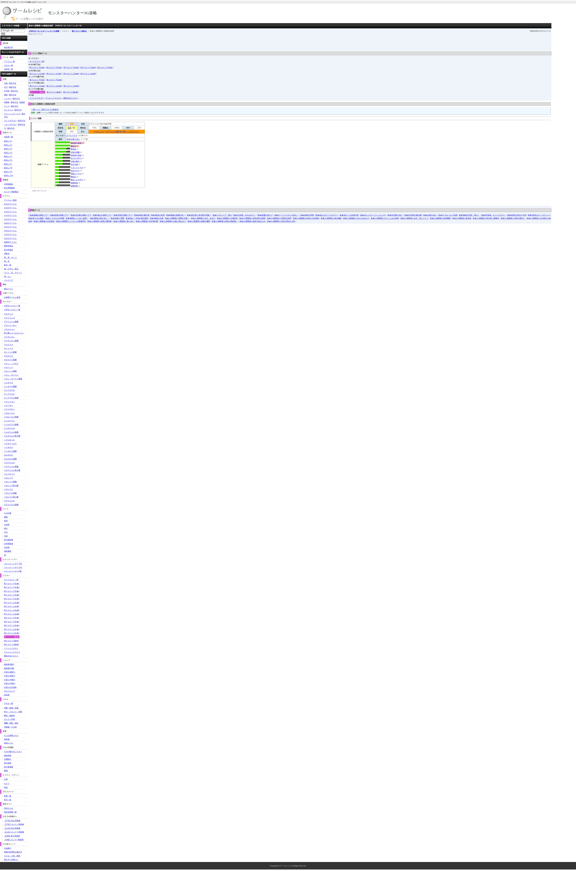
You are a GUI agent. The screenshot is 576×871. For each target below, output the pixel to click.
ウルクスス (8, 345)
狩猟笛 (6, 102)
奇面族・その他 (10, 727)
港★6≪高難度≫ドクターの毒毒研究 (71, 221)
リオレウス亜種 (10, 493)
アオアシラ (8, 314)
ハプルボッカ (9, 440)
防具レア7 (8, 164)
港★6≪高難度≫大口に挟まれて (356, 218)
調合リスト (8, 289)
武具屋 (6, 695)
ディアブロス (9, 394)
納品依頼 (7, 755)
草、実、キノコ (10, 257)
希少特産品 (8, 250)
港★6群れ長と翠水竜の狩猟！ (199, 215)
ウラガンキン (9, 337)
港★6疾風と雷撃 (117, 218)
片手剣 (6, 91)
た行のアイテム (10, 215)
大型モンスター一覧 (12, 306)
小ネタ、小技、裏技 (12, 856)
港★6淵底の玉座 (156, 218)
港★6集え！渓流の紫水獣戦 (137, 218)
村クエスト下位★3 (71, 67)
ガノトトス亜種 (10, 352)
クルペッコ (8, 367)
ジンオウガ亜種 (10, 386)
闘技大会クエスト (70, 98)
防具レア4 (8, 153)
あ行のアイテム (10, 204)
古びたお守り (76, 158)
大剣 (6, 83)
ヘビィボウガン (10, 124)
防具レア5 (8, 156)
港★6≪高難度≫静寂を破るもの (252, 221)
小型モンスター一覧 (12, 310)
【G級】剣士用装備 (12, 836)
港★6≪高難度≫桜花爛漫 (440, 218)
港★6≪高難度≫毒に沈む (123, 221)
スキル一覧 (8, 65)
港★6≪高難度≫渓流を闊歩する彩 (281, 221)
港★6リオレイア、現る (222, 215)
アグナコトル (9, 318)
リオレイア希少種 (11, 486)
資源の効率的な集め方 (13, 852)
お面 (6, 779)
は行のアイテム (10, 223)
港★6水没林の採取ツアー (81, 215)
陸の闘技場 (8, 540)
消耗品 (6, 253)
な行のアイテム (10, 219)
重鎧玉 (73, 146)
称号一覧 (7, 800)
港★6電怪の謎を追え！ (99, 218)
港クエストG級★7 (54, 92)
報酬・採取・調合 (11, 723)
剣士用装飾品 (9, 188)
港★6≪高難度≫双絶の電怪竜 (99, 221)
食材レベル (8, 743)
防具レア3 (8, 149)
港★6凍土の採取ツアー (102, 215)
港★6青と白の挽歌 (36, 218)
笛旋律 (22, 102)
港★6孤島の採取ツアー (39, 215)
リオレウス (8, 489)
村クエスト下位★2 (54, 67)
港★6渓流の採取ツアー (123, 215)
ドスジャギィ (9, 402)
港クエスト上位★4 (54, 86)
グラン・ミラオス (11, 364)
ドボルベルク (9, 413)
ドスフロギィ (9, 409)
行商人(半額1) (9, 680)
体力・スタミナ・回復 (13, 712)
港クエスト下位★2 (54, 80)
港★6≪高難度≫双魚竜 (461, 218)
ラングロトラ (9, 474)
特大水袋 (74, 164)
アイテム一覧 (9, 61)
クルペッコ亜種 (10, 371)
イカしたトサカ (77, 168)
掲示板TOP (8, 47)
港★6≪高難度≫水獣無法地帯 (279, 218)
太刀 (6, 87)
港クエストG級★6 (79, 31)
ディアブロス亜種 (11, 398)
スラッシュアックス (12, 114)
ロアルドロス (71, 135)
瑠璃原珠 (74, 183)
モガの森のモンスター (13, 752)
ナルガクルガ (9, 428)
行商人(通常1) (9, 672)
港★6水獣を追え (73, 139)
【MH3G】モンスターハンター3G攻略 (43, 31)
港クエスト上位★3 (37, 86)
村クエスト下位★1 (37, 67)
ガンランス (8, 110)
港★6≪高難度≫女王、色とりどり (414, 218)
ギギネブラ (8, 356)
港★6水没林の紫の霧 (413, 215)
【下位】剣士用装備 (12, 821)
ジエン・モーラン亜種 (13, 379)
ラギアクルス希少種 (12, 470)
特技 (6, 787)
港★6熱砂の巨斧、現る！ (469, 215)
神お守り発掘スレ (11, 860)
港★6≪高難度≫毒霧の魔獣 (199, 221)
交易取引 (7, 759)
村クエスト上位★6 (37, 74)
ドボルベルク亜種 (11, 417)
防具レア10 (8, 175)
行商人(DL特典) (10, 687)
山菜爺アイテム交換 (12, 297)
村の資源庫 (8, 767)
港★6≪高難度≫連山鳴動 (331, 218)
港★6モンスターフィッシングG (373, 215)
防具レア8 (8, 168)
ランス (6, 106)
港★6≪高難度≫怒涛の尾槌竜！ (225, 221)
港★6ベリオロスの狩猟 (54, 218)
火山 (6, 532)
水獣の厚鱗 (75, 152)
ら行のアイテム (10, 234)
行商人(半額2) (9, 683)
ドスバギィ (8, 405)
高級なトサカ (76, 174)
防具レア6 (8, 160)
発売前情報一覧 (10, 812)
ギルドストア (9, 691)
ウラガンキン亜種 (11, 341)
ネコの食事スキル (11, 735)
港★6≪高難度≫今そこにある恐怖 (385, 218)
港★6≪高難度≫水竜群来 (227, 218)
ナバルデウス (9, 421)
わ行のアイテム (10, 238)
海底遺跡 (7, 551)
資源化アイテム (10, 242)
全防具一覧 (8, 69)
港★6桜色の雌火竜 (141, 215)
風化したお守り (77, 180)
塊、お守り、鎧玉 (11, 269)
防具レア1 (8, 141)
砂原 (6, 521)
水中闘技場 (8, 544)
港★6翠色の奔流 (158, 215)
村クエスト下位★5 (105, 67)
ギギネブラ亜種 (10, 360)
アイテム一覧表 (10, 200)
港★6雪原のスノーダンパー (539, 215)
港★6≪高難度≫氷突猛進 (44, 221)
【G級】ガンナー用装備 (13, 840)
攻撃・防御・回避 (11, 708)
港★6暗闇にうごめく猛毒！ (77, 218)
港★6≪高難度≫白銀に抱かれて (173, 221)
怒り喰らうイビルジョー (130, 132)
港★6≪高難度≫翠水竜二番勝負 (486, 218)
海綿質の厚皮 (76, 143)
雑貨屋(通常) (9, 664)
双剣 (6, 95)
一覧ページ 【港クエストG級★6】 (45, 109)
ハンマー (7, 99)
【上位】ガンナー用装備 (14, 832)
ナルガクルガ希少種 (12, 436)
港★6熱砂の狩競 (307, 215)
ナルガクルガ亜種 (11, 432)
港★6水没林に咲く (395, 215)
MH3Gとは (8, 808)
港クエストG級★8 (70, 92)
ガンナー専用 (9, 719)
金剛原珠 (74, 186)
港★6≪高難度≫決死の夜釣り (513, 218)
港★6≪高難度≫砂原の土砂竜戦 (306, 218)
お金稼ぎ (7, 848)
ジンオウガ (8, 383)
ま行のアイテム (10, 227)
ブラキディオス (10, 444)
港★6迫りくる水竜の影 (349, 215)
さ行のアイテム (10, 212)
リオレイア (8, 478)
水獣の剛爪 (75, 161)
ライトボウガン (10, 121)
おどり (6, 783)
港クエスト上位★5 (71, 86)
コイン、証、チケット (13, 273)
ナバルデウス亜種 (11, 424)
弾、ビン (7, 276)
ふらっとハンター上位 (13, 567)
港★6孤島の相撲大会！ (175, 215)
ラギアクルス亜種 (112, 132)
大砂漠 (6, 547)
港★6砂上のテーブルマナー (326, 215)
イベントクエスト (37, 98)
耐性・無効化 (9, 716)
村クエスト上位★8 (71, 74)
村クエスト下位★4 (88, 67)
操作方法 (12, 83)
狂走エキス (75, 171)
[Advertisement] (83, 42)
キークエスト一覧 (37, 61)
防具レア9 (8, 172)
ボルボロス (8, 455)
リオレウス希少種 (11, 497)
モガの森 (7, 513)
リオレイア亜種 (10, 482)
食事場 (6, 739)
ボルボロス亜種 (10, 459)
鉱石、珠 (7, 265)
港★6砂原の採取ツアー (59, 215)
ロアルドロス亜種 (11, 505)
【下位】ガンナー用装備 (14, 824)
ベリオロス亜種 (10, 451)
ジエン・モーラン (11, 375)
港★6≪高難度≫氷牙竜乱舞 (147, 221)
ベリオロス (8, 447)
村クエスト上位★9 (88, 74)
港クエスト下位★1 (37, 80)
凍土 (6, 528)
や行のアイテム (10, 231)
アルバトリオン (10, 325)
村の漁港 (7, 763)
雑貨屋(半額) (9, 668)
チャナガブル (9, 390)
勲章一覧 (7, 796)
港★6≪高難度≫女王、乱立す (203, 218)
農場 (6, 771)
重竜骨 (73, 149)
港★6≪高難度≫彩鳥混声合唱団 (252, 218)
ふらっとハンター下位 (13, 564)
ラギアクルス (9, 463)
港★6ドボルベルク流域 (447, 215)
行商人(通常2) (9, 676)
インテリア (8, 280)
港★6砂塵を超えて (265, 215)
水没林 (6, 525)
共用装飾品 (8, 184)
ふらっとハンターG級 (13, 571)
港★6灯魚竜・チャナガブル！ (493, 215)
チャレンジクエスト (54, 98)
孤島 (69, 128)
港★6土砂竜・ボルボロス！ (244, 215)
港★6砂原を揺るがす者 (516, 215)
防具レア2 (8, 145)
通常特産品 (8, 246)
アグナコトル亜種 (11, 322)
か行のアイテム (10, 208)
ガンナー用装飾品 (11, 192)
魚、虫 (6, 261)
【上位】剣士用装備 (12, 828)
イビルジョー (99, 132)
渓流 (6, 536)
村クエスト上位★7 (54, 74)
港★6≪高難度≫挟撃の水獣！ (177, 218)
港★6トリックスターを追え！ (286, 215)
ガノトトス (8, 348)
